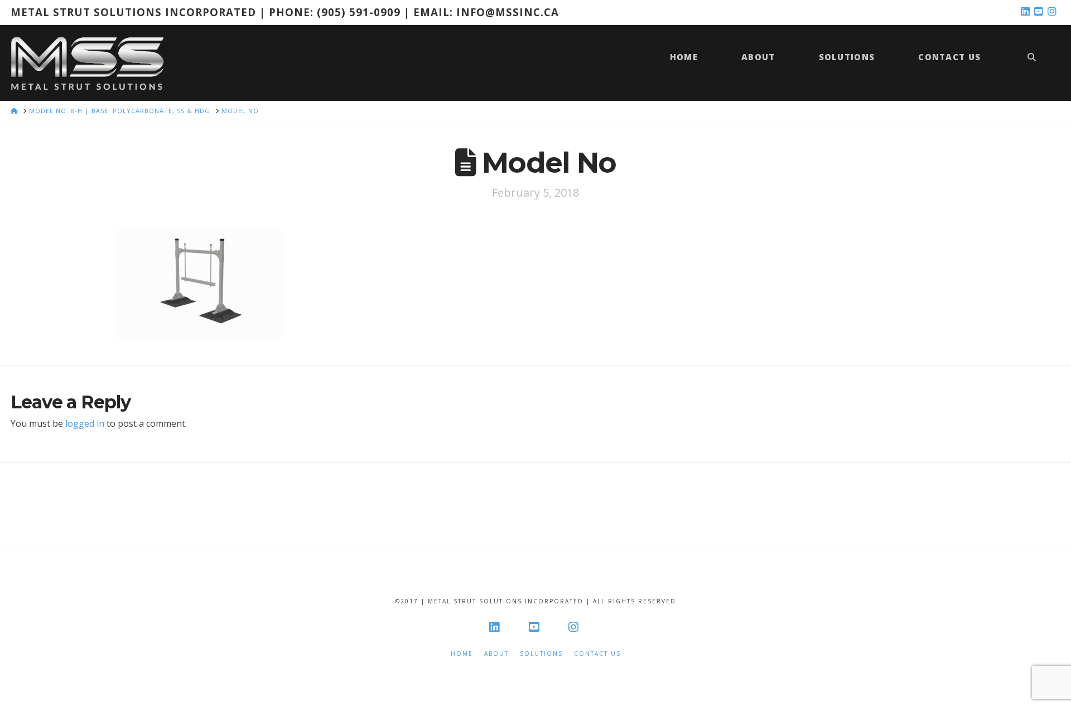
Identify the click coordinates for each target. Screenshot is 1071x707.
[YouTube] (1040, 12)
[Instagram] (1053, 12)
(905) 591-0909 (359, 12)
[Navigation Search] (1031, 62)
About (496, 653)
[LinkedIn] (1027, 12)
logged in (84, 423)
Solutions (541, 653)
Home (462, 653)
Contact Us (597, 653)
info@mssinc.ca (507, 12)
